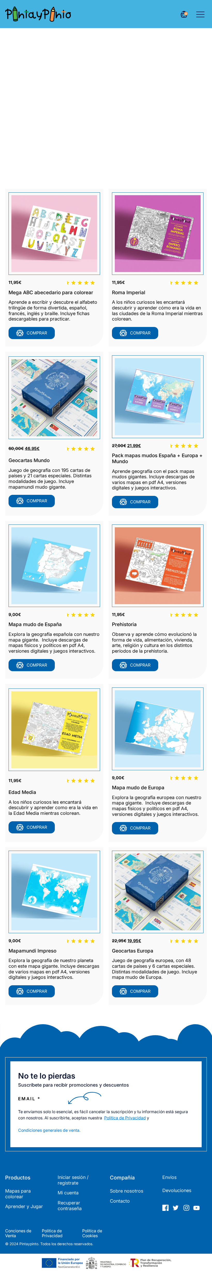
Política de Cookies (92, 1233)
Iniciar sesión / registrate (73, 1180)
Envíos (169, 1177)
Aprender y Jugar (24, 1206)
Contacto (120, 1201)
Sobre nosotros (126, 1191)
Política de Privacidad (125, 1117)
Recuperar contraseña (70, 1205)
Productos (18, 1178)
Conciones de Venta (18, 1233)
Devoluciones (176, 1190)
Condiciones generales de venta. (49, 1130)
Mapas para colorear (18, 1193)
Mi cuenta (68, 1192)
